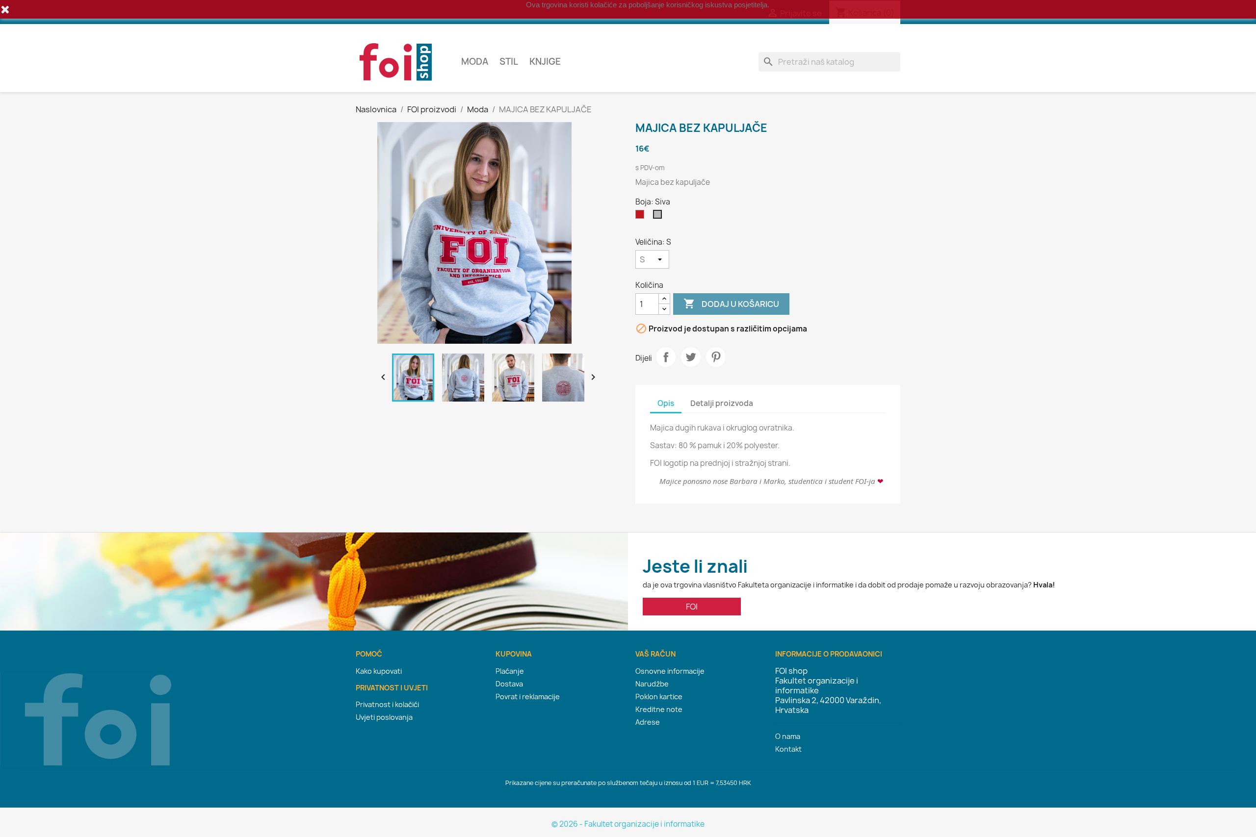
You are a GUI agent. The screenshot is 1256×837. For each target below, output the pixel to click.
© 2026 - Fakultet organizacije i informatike (628, 824)
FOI (692, 606)
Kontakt (788, 749)
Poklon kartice (658, 696)
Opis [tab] (665, 403)
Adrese (647, 722)
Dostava (509, 683)
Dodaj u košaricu (731, 303)
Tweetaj (691, 357)
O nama (787, 736)
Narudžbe (652, 683)
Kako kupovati (379, 671)
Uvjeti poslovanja (384, 717)
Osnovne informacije (670, 671)
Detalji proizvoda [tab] (721, 403)
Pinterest (716, 357)
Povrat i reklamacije (528, 696)
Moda (474, 61)
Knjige (545, 61)
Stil (508, 61)
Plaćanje (510, 671)
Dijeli (666, 357)
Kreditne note (658, 709)
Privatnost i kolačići (387, 704)
